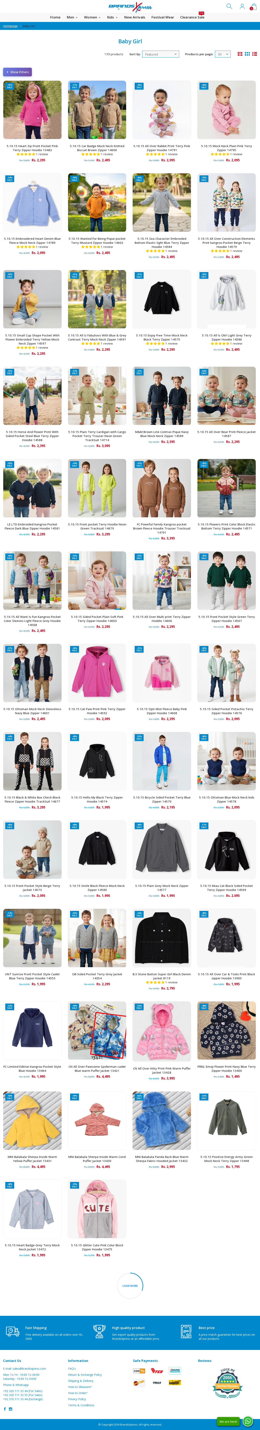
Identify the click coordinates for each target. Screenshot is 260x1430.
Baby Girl (29, 26)
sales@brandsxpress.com (29, 1368)
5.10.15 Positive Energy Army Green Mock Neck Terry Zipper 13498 (226, 1159)
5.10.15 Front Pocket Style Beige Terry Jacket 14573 (32, 888)
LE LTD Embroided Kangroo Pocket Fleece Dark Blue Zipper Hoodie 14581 (32, 526)
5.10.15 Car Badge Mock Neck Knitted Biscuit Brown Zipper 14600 (97, 148)
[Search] (230, 6)
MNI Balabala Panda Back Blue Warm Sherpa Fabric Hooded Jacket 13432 (161, 1159)
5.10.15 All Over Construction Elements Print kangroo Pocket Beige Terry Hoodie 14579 (226, 243)
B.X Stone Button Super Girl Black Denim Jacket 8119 (162, 976)
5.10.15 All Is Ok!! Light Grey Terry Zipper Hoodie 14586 (226, 337)
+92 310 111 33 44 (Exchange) (23, 1399)
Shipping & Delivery (80, 1381)
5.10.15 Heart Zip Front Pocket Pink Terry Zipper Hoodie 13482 (32, 148)
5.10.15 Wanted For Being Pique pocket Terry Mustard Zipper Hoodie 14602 (97, 241)
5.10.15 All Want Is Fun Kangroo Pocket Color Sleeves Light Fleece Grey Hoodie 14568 (32, 621)
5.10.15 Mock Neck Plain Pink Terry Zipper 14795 (226, 148)
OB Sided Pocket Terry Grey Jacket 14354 (97, 976)
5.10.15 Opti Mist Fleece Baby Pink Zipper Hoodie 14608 (162, 711)
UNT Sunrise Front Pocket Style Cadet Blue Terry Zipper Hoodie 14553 (32, 976)
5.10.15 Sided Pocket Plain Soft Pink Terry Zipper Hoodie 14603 (97, 619)
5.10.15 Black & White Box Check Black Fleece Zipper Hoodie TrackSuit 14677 (32, 799)
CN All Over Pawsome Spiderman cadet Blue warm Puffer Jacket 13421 (97, 1068)
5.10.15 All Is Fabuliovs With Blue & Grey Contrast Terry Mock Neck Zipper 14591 (97, 337)
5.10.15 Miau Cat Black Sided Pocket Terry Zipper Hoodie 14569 (226, 888)
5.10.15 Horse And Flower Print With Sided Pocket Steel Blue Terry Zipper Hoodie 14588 (32, 436)
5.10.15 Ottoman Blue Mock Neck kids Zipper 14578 (226, 799)
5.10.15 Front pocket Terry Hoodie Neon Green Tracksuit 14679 (97, 526)
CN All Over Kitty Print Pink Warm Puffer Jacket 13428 (162, 1070)
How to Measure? (79, 1387)
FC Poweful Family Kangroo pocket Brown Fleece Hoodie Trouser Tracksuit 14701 (162, 528)
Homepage (10, 26)
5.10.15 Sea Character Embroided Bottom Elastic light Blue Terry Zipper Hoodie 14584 (162, 243)
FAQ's (72, 1368)
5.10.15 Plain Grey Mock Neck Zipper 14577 (161, 888)
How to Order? (77, 1393)
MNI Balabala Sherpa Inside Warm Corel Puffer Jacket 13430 (97, 1159)
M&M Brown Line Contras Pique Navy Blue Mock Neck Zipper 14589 (162, 434)
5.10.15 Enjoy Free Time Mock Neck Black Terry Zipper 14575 (161, 337)
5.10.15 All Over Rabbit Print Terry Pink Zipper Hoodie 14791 (161, 148)
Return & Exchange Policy (85, 1375)
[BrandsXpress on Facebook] (5, 1409)
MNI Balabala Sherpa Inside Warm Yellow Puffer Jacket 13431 (32, 1159)
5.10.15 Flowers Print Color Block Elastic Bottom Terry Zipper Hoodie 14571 (227, 526)
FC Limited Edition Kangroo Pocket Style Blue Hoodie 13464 (32, 1068)
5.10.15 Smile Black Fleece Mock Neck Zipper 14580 (97, 888)
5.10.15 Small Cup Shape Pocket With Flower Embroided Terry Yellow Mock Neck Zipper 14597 (32, 339)
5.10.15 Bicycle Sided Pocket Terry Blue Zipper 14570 (162, 799)
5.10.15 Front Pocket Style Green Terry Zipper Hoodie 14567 (226, 619)
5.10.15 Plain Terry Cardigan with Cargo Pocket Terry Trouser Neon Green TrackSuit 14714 (97, 436)
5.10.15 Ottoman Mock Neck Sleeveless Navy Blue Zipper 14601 (32, 711)
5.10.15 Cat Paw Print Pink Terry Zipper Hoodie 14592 (97, 711)
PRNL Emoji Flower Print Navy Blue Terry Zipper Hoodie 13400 (226, 1068)
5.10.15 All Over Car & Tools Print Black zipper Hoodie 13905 (226, 976)
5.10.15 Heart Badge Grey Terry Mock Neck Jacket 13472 (32, 1247)
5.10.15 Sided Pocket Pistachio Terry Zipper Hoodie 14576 (226, 711)
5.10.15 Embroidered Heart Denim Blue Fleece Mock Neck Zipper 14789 (32, 241)
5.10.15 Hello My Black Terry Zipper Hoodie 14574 (97, 799)
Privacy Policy (77, 1399)
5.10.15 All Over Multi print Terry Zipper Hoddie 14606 (162, 619)
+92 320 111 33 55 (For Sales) (22, 1395)
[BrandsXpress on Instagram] (10, 1409)
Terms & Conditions (81, 1405)
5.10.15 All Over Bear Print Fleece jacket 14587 (226, 434)
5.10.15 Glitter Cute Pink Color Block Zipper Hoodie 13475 (97, 1247)
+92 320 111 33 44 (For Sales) (22, 1391)
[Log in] (242, 6)
